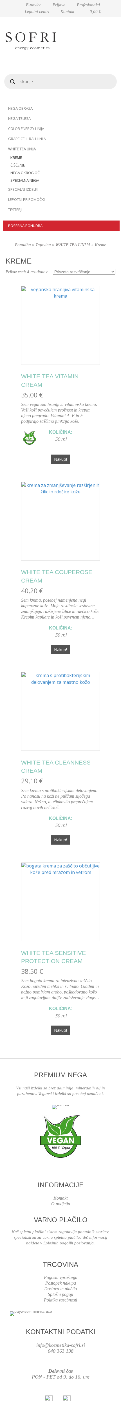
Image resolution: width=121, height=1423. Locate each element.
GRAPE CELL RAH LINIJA (27, 138)
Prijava (59, 5)
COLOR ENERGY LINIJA (26, 128)
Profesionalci (88, 5)
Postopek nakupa (60, 1283)
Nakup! (60, 459)
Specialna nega (24, 180)
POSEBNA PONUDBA (25, 225)
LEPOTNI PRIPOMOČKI (26, 199)
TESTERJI (15, 209)
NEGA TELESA (19, 118)
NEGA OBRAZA (20, 108)
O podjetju (60, 1203)
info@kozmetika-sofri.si (60, 1345)
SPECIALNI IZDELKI (23, 189)
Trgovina (43, 244)
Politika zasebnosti (60, 1300)
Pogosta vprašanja (60, 1277)
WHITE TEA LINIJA (22, 148)
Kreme (16, 157)
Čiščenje (17, 165)
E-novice (33, 5)
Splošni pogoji (60, 1294)
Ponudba (23, 244)
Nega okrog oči (25, 172)
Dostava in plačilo (60, 1288)
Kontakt (67, 11)
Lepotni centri (37, 11)
